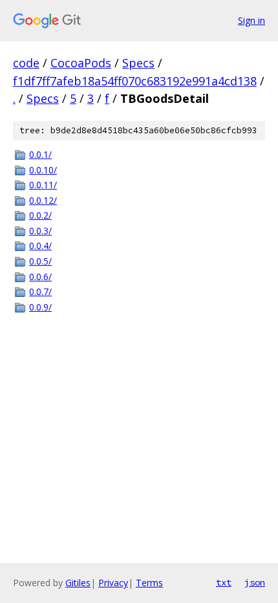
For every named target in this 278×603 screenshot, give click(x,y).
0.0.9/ (40, 307)
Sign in (251, 20)
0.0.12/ (43, 200)
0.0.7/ (40, 291)
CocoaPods (80, 63)
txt (223, 582)
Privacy (113, 582)
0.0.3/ (40, 231)
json (254, 582)
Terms (149, 582)
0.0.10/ (43, 170)
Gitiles (78, 582)
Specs (138, 63)
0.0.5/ (40, 261)
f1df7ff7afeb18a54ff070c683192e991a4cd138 (135, 81)
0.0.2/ (40, 215)
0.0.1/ (40, 154)
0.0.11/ (43, 185)
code (26, 63)
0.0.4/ (40, 245)
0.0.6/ (40, 276)
